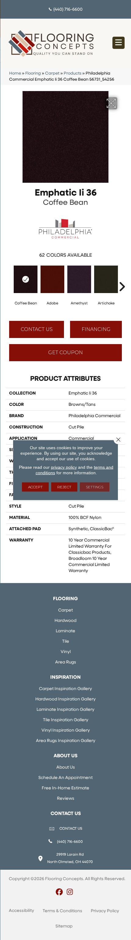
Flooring (33, 73)
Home (15, 73)
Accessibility (21, 911)
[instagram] (70, 892)
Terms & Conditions (62, 911)
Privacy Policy (105, 911)
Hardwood (65, 621)
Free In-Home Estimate (65, 788)
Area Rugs (65, 662)
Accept (35, 487)
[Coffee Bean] (25, 279)
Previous (9, 277)
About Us (65, 767)
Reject (64, 487)
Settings (94, 487)
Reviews (65, 798)
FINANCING (96, 329)
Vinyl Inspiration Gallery (65, 730)
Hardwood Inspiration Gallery (65, 699)
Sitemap (64, 926)
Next (121, 277)
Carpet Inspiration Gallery (65, 689)
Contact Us (37, 329)
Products (72, 73)
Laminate (65, 631)
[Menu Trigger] (118, 43)
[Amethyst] (79, 279)
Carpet (52, 73)
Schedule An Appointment (65, 778)
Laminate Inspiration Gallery (65, 709)
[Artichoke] (106, 279)
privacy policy (64, 467)
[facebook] (59, 892)
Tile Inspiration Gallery (65, 720)
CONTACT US (70, 829)
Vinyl (66, 652)
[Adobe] (52, 279)
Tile (65, 641)
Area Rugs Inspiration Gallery (65, 741)
